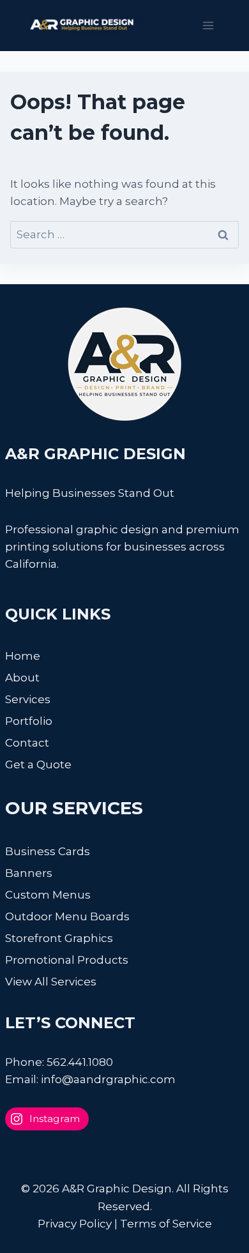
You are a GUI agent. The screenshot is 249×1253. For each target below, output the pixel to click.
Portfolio (28, 721)
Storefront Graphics (59, 938)
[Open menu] (208, 25)
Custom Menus (48, 894)
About (22, 677)
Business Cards (47, 851)
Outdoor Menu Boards (67, 916)
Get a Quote (38, 764)
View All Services (50, 981)
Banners (28, 873)
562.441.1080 (80, 1062)
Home (22, 655)
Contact (27, 742)
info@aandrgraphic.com (108, 1079)
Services (27, 699)
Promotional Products (66, 959)
